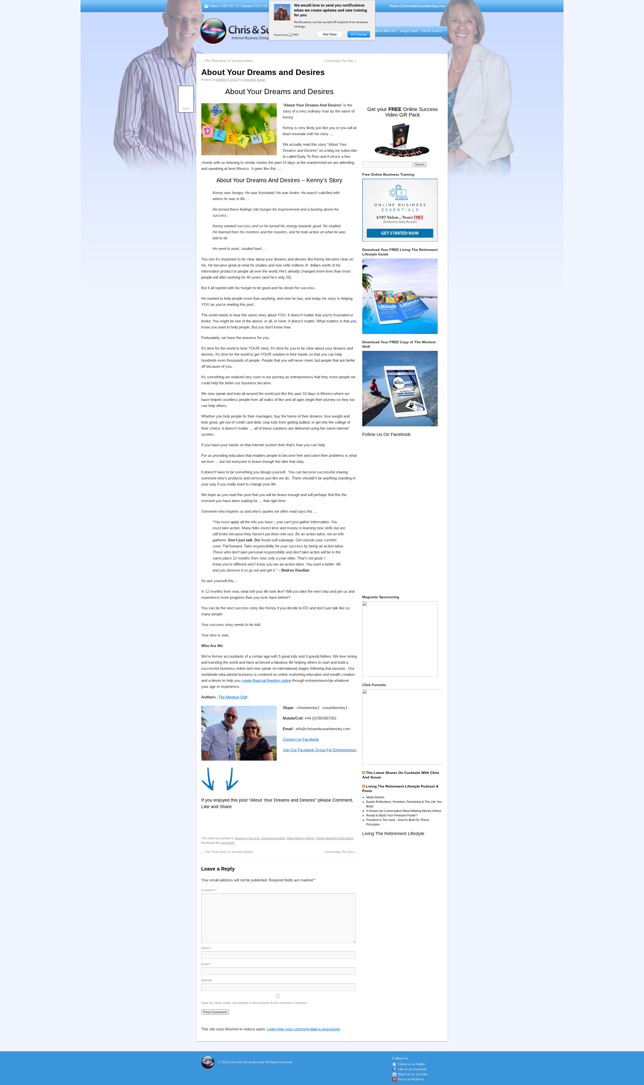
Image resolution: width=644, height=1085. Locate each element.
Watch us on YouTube (413, 1074)
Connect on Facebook (301, 739)
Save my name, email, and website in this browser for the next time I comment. (254, 1003)
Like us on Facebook (412, 1069)
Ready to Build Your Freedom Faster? (392, 815)
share (186, 108)
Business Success (247, 838)
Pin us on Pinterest (411, 1079)
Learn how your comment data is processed (303, 1029)
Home (394, 6)
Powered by (281, 34)
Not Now (330, 34)
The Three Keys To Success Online (227, 61)
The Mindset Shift (233, 697)
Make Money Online (300, 838)
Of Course (359, 34)
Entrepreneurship (273, 838)
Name (206, 948)
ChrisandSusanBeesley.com (265, 31)
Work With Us (385, 31)
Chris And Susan (254, 80)
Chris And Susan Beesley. (247, 1062)
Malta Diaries (375, 797)
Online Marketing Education (335, 838)
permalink (227, 843)
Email (206, 964)
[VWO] (294, 34)
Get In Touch (431, 31)
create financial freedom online (266, 680)
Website (206, 980)
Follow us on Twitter (411, 1064)
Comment (209, 890)
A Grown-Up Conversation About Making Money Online (403, 811)
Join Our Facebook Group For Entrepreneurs (319, 750)
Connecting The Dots (341, 61)
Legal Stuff (408, 31)
